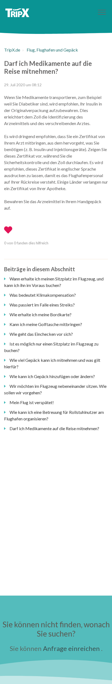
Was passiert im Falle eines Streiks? (42, 304)
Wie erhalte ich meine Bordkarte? (40, 314)
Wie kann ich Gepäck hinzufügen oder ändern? (52, 376)
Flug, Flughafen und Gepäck (52, 49)
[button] (102, 12)
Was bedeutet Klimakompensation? (43, 295)
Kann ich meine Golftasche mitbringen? (46, 324)
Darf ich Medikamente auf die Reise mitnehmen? (54, 428)
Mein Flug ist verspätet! (32, 402)
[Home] (17, 12)
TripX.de (12, 49)
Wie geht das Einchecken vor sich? (41, 334)
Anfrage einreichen (71, 648)
